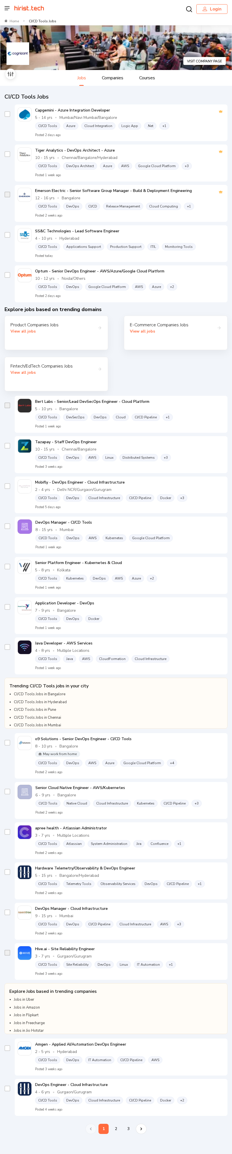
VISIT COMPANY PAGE (204, 61)
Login (216, 9)
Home (14, 21)
